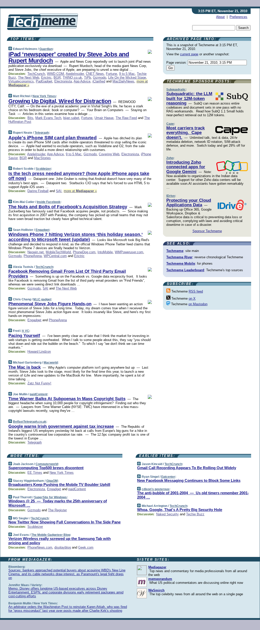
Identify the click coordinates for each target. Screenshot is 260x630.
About (220, 17)
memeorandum (160, 579)
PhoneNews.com (39, 547)
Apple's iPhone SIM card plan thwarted (52, 137)
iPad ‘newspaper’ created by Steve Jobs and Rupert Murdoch (68, 57)
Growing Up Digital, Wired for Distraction (59, 101)
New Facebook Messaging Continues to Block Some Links (188, 480)
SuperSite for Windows (50, 497)
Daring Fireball (37, 191)
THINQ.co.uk (72, 77)
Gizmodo (99, 77)
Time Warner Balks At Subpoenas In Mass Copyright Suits (66, 398)
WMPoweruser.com (129, 252)
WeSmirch (156, 590)
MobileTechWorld (58, 252)
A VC (25, 330)
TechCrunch (36, 74)
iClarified (98, 81)
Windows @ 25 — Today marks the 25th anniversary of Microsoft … (57, 503)
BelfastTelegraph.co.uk (29, 421)
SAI (58, 191)
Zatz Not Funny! (39, 383)
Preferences (238, 17)
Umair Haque (103, 118)
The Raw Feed (126, 118)
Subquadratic (176, 89)
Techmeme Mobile (180, 263)
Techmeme (174, 251)
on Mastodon (197, 304)
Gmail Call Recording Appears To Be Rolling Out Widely (186, 468)
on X (192, 298)
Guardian (46, 48)
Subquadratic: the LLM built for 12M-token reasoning (189, 98)
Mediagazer (157, 567)
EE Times (34, 472)
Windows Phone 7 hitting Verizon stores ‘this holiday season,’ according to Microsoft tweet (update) (75, 237)
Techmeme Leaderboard (185, 270)
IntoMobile (105, 252)
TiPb (87, 77)
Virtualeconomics (21, 81)
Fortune (111, 74)
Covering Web (109, 154)
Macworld (51, 362)
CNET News (95, 74)
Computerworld (47, 464)
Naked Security (167, 514)
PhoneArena (33, 256)
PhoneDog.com (84, 252)
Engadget (42, 229)
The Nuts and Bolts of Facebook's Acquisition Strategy (67, 206)
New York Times (44, 96)
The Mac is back (24, 367)
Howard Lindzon (39, 351)
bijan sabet (71, 118)
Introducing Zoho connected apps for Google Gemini (185, 167)
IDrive (170, 195)
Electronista (63, 81)
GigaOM (52, 480)
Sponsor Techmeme (207, 231)
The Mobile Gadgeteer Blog (50, 534)
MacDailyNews (123, 81)
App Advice (82, 81)
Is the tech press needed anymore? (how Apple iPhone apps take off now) (78, 176)
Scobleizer (43, 168)
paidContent (38, 394)
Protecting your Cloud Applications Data (188, 202)
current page (189, 54)
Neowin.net (35, 252)
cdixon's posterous (155, 489)
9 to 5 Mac (127, 74)
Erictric (46, 77)
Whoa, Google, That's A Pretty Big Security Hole (179, 509)
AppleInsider (75, 74)
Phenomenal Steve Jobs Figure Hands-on (49, 303)
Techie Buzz (195, 514)
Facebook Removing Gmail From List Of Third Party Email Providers (67, 273)
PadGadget (44, 81)
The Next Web (28, 77)
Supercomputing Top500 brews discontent (46, 468)
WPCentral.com (55, 256)
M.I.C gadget (42, 299)
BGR (57, 77)
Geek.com (85, 547)
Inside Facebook (48, 201)
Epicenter (168, 476)
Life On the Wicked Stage (127, 77)
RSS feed (196, 291)
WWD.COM (55, 74)
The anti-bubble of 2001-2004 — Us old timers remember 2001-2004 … (193, 495)
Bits (30, 118)
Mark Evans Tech (48, 118)
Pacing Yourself (24, 335)
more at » (80, 191)
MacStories (42, 158)
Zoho (169, 158)
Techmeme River (179, 257)
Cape (170, 123)
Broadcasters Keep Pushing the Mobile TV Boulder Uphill (59, 484)
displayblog (62, 547)
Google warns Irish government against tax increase (61, 426)
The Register (57, 510)
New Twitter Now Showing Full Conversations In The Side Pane (64, 522)
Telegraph (42, 132)
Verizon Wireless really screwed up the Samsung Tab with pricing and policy (59, 540)
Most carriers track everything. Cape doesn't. (185, 133)
